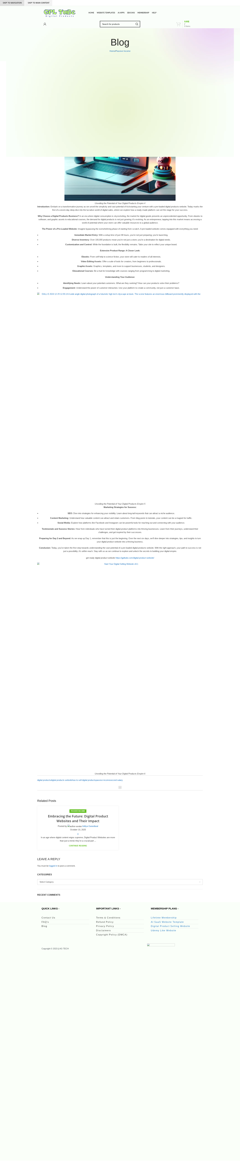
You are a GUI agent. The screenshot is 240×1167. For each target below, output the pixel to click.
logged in (53, 866)
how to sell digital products (84, 780)
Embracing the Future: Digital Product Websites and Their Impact (78, 818)
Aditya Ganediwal (90, 826)
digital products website (61, 780)
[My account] (45, 24)
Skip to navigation (12, 3)
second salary (116, 780)
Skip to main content (38, 3)
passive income (103, 780)
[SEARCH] (137, 24)
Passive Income (123, 51)
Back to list (120, 787)
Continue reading (78, 846)
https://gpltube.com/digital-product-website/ (135, 558)
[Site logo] (59, 13)
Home (112, 51)
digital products (44, 780)
